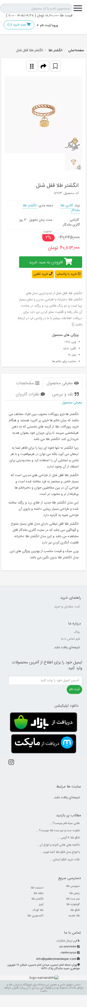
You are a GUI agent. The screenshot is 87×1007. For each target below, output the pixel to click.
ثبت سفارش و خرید (67, 606)
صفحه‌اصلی (76, 50)
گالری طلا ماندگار (70, 208)
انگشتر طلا (55, 50)
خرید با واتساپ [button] (67, 274)
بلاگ (77, 632)
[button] (43, 66)
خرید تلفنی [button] (41, 274)
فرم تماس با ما (70, 639)
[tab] (63, 383)
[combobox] (36, 8)
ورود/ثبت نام (48, 25)
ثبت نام (74, 689)
